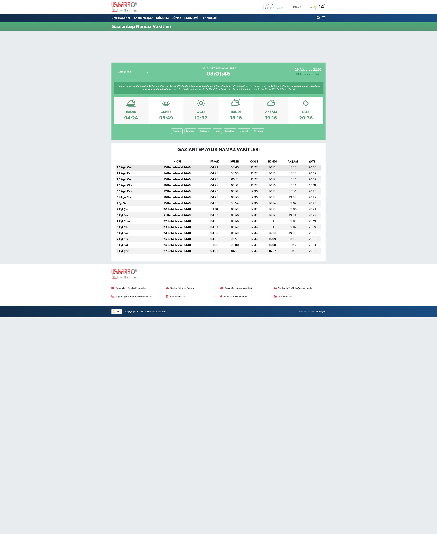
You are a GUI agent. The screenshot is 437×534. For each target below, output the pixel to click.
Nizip (217, 131)
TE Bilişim (321, 311)
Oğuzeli (243, 131)
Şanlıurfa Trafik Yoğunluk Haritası (296, 288)
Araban (177, 131)
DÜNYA (176, 18)
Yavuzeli (258, 131)
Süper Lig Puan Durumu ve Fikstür (133, 296)
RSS (118, 311)
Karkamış (204, 131)
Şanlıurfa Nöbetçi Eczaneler (131, 288)
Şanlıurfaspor (143, 18)
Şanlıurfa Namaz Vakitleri (238, 288)
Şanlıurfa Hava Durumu (182, 288)
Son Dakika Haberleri (235, 296)
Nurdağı (229, 131)
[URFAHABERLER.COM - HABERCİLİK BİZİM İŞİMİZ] (124, 7)
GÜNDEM (162, 18)
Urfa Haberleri (121, 18)
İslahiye (190, 131)
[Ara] (319, 18)
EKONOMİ (191, 18)
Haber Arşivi (285, 296)
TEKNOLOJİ (209, 18)
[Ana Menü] (323, 18)
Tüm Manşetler (178, 296)
